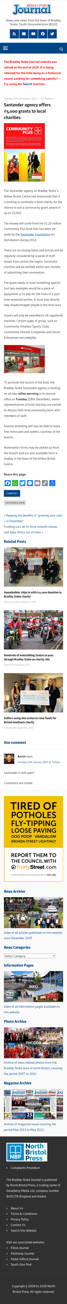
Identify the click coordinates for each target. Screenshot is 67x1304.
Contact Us (18, 1225)
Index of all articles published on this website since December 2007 (33, 935)
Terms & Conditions (24, 1214)
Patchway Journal (22, 1253)
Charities (12, 493)
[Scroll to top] (61, 1298)
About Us (17, 1208)
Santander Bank (15, 502)
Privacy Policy (20, 1219)
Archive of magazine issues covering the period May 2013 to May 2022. (30, 1127)
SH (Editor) (47, 98)
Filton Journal (20, 1248)
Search (27, 84)
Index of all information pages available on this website (32, 1009)
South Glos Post (21, 1264)
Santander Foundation (35, 234)
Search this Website (23, 1230)
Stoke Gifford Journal (25, 1259)
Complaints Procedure (25, 1168)
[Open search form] (61, 49)
